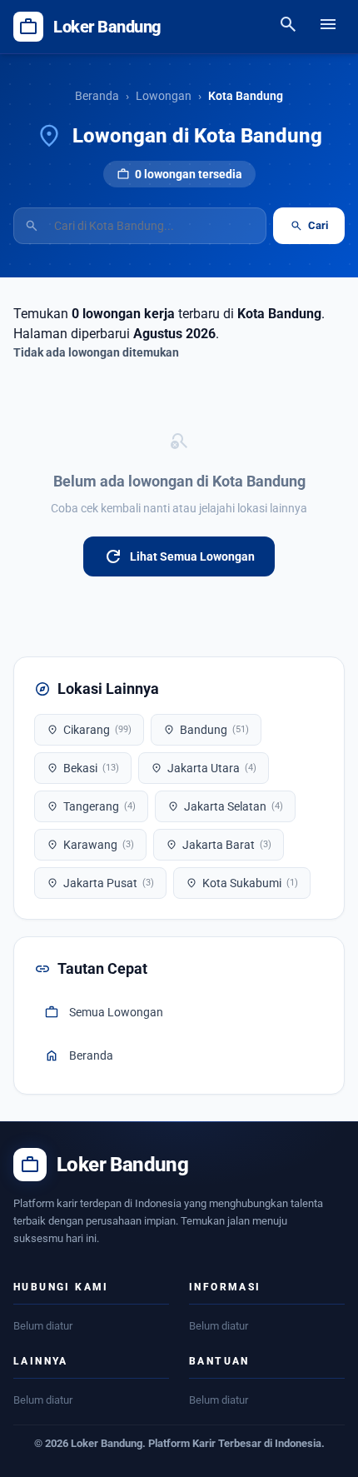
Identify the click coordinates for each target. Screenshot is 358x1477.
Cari (309, 225)
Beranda (97, 95)
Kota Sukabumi (242, 883)
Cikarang (89, 729)
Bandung (206, 729)
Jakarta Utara (203, 768)
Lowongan (163, 95)
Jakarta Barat (218, 844)
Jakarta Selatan (225, 806)
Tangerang (91, 806)
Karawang (90, 844)
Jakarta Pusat (100, 883)
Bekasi (83, 768)
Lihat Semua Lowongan (179, 556)
